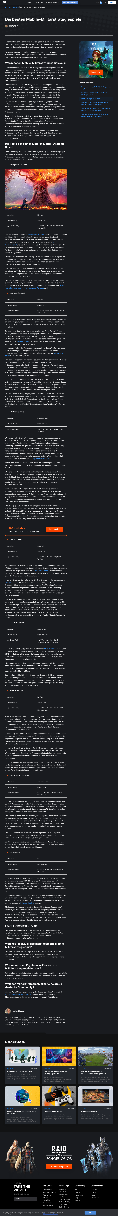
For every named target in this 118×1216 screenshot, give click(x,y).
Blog (9, 7)
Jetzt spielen (54, 529)
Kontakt (93, 1195)
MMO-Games (49, 649)
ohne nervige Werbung (35, 288)
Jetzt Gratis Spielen (59, 1166)
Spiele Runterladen (49, 1192)
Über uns (94, 1189)
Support (78, 1192)
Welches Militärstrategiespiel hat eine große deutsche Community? (94, 115)
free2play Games (11, 583)
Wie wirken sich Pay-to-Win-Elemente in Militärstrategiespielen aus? (95, 109)
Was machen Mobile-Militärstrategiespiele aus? (96, 88)
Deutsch (18, 1199)
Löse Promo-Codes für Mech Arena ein (64, 1207)
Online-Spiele (47, 1189)
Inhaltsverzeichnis (87, 83)
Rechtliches (95, 1198)
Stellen (93, 1192)
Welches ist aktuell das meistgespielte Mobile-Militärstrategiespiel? (94, 103)
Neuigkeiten (79, 1195)
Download (95, 72)
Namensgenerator (52, 2)
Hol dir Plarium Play (70, 2)
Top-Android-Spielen (40, 459)
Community (39, 2)
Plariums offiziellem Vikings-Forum (18, 995)
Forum (77, 1189)
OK (90, 1212)
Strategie (16, 7)
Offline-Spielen (23, 341)
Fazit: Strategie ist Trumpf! (90, 99)
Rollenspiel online (27, 903)
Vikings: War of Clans (36, 235)
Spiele (29, 2)
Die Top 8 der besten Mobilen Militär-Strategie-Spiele (94, 94)
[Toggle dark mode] (99, 2)
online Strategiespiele (41, 571)
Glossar (77, 1200)
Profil (111, 2)
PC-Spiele (46, 1200)
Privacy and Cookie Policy (50, 1214)
